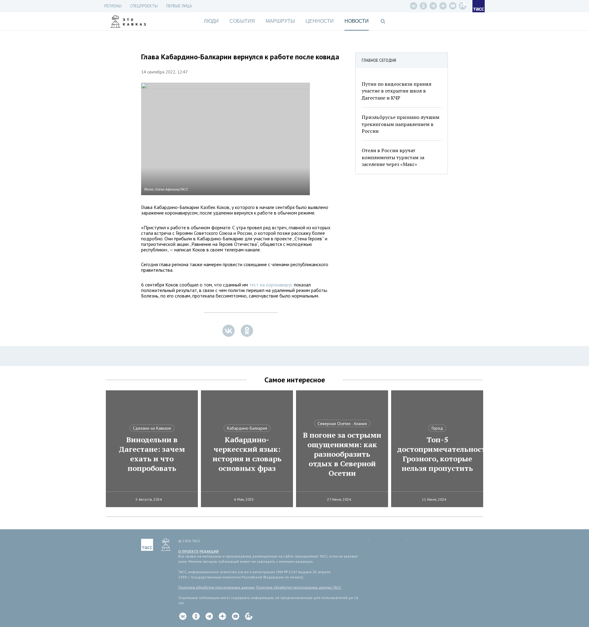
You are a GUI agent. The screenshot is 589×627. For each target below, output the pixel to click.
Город (437, 428)
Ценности (320, 21)
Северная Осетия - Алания (342, 423)
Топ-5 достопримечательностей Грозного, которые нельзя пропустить (437, 454)
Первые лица (179, 6)
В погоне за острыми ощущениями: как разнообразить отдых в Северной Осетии (342, 454)
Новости (357, 21)
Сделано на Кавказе (152, 428)
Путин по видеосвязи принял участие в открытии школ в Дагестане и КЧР (396, 91)
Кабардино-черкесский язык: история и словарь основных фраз (247, 454)
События (242, 21)
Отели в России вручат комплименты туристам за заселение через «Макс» (393, 157)
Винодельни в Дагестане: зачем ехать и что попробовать (152, 454)
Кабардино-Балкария (247, 428)
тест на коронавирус (271, 285)
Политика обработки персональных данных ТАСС (298, 587)
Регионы (112, 6)
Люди (211, 21)
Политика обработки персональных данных (216, 587)
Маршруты (280, 21)
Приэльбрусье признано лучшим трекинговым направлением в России (400, 124)
